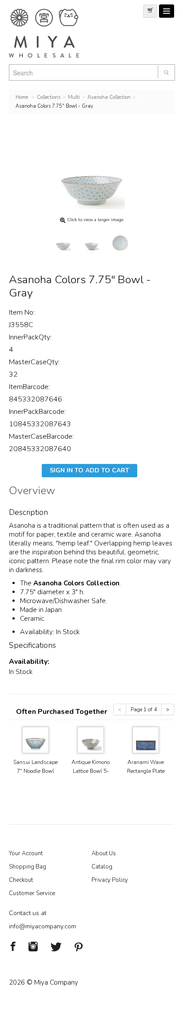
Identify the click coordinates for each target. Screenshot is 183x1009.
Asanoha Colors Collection (76, 583)
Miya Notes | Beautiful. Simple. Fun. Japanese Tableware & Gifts (53, 33)
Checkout (21, 880)
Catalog (102, 867)
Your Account (26, 853)
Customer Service (32, 893)
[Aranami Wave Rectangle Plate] (145, 739)
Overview (32, 492)
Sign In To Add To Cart (89, 470)
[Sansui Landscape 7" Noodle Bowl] (35, 739)
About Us (104, 853)
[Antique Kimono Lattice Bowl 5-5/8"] (90, 739)
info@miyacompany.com (42, 926)
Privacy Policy (110, 880)
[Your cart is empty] (150, 11)
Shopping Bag (27, 867)
